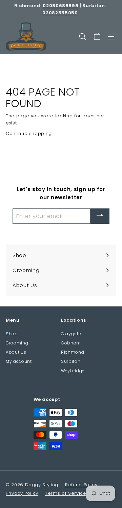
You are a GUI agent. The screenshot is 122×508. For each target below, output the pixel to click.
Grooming (17, 343)
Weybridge (73, 371)
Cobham (71, 343)
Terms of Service (65, 493)
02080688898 (60, 5)
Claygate (71, 334)
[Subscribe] (99, 216)
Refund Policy (81, 484)
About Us (16, 352)
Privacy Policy (22, 493)
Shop (12, 334)
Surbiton (70, 361)
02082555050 (60, 13)
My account (19, 361)
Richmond (72, 352)
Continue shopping (29, 133)
